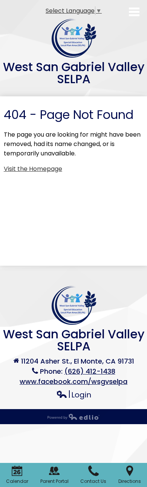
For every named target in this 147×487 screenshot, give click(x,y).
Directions (129, 481)
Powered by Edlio (73, 416)
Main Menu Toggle (134, 12)
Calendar (17, 481)
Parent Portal (54, 481)
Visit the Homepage (33, 168)
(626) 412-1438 (89, 371)
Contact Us (93, 481)
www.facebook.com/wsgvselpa (73, 381)
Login (73, 395)
